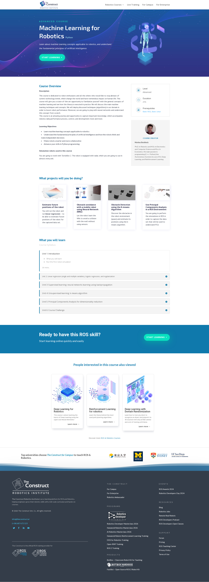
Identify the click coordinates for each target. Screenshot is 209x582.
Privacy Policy (165, 550)
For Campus (147, 5)
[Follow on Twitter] (14, 528)
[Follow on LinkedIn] (24, 528)
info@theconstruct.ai (20, 519)
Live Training (133, 5)
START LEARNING (51, 57)
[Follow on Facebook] (19, 528)
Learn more (72, 424)
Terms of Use (164, 554)
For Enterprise (163, 5)
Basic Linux (156, 111)
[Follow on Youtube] (28, 528)
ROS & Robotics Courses (110, 438)
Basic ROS (147, 111)
